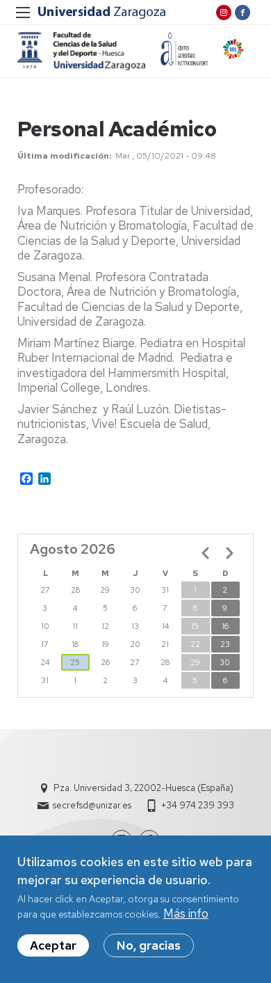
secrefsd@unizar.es (92, 805)
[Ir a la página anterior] (205, 553)
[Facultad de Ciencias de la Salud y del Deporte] (81, 51)
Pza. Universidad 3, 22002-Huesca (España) (143, 788)
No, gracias (149, 945)
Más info (185, 913)
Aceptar (53, 945)
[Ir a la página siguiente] (229, 553)
